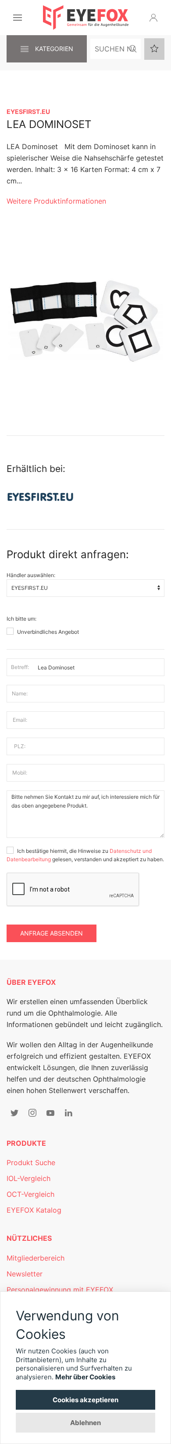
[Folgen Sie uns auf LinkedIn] (68, 1113)
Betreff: (20, 667)
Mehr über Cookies (85, 1377)
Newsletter (25, 1273)
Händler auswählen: (31, 575)
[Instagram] (32, 1113)
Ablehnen (85, 1422)
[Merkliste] (154, 49)
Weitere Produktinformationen (56, 201)
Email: (20, 720)
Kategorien (53, 48)
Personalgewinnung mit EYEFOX (60, 1289)
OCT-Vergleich (30, 1194)
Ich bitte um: (21, 618)
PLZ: (19, 746)
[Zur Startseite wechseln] (85, 17)
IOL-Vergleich (28, 1178)
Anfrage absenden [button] (51, 933)
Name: (20, 693)
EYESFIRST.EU (28, 111)
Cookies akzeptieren (85, 1400)
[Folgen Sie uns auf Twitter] (14, 1113)
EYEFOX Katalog (34, 1210)
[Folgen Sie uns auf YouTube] (50, 1113)
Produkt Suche (31, 1162)
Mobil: (19, 772)
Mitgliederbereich (35, 1258)
